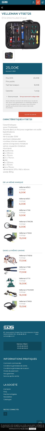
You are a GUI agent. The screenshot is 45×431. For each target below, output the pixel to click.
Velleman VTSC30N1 (26, 290)
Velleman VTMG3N (26, 221)
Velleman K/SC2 (24, 187)
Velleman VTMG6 (25, 233)
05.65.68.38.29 (22, 346)
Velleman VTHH (24, 210)
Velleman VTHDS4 (25, 255)
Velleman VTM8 (24, 267)
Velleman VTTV (24, 278)
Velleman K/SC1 (24, 199)
